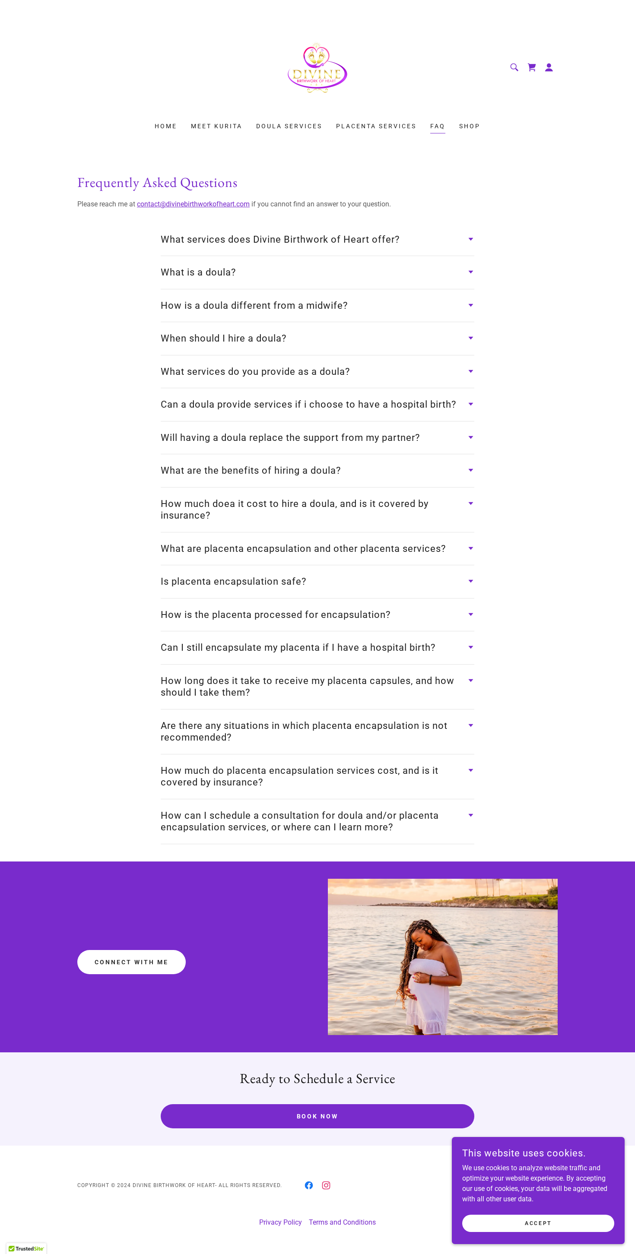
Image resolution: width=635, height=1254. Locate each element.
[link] (317, 67)
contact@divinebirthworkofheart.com (193, 204)
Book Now (318, 1116)
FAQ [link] (437, 126)
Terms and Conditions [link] (342, 1222)
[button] (549, 67)
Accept (538, 1223)
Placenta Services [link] (376, 126)
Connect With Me (131, 962)
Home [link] (166, 126)
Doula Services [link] (289, 126)
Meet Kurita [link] (216, 126)
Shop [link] (469, 126)
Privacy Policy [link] (280, 1222)
